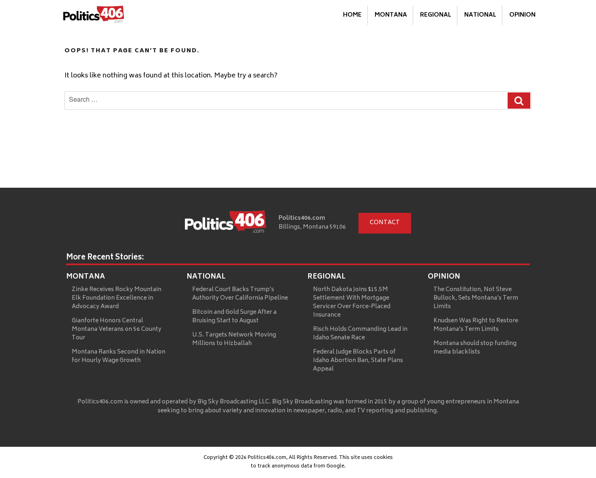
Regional (435, 15)
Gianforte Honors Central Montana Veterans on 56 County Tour (116, 329)
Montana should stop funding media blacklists (475, 348)
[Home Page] (93, 16)
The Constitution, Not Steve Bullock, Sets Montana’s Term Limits (475, 298)
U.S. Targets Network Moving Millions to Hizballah (234, 339)
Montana (391, 15)
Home (352, 15)
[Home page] (225, 223)
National (480, 15)
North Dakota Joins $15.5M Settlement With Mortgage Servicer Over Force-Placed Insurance (351, 302)
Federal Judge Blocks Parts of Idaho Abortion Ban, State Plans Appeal (358, 360)
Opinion (522, 15)
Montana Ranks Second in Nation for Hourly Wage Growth (118, 356)
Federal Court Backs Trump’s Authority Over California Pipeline (240, 294)
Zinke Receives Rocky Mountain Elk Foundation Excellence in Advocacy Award (116, 298)
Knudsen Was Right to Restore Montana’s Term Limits (475, 325)
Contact (385, 223)
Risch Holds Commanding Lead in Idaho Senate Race (360, 333)
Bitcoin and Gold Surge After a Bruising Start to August (234, 316)
